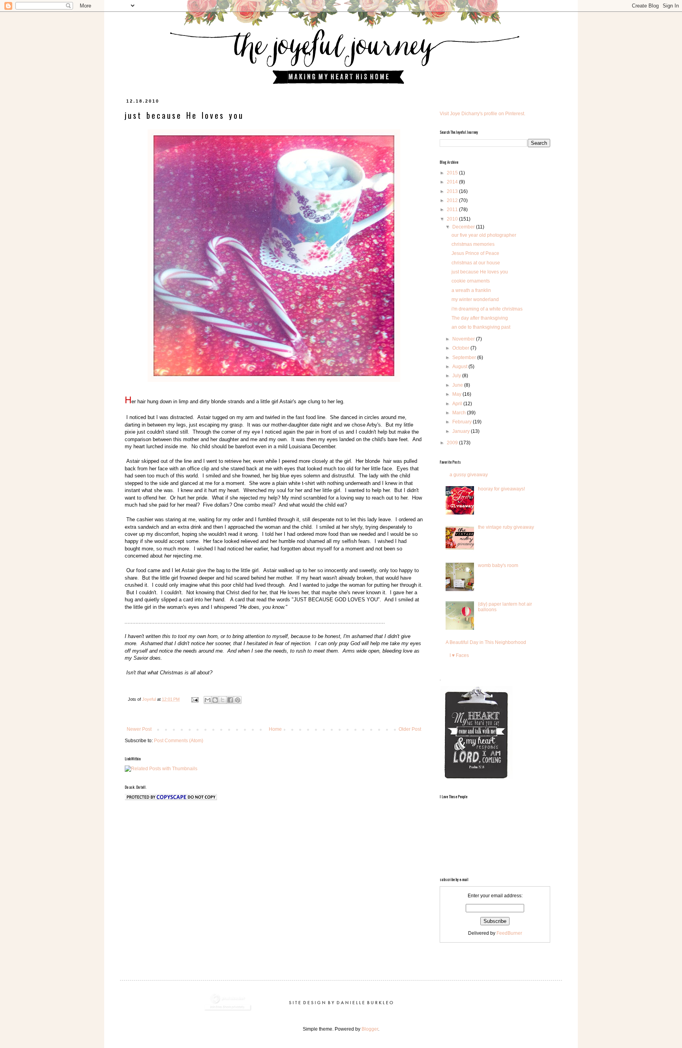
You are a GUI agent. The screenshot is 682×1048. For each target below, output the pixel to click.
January (461, 431)
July (457, 375)
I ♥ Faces (459, 655)
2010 (453, 219)
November (464, 339)
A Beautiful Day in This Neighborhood (486, 642)
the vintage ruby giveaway (506, 527)
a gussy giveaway (469, 474)
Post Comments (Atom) (178, 740)
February (462, 422)
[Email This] (208, 700)
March (459, 412)
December (464, 227)
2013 (453, 191)
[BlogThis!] (215, 700)
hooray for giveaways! (501, 489)
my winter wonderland (475, 299)
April (457, 403)
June (458, 385)
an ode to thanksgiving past (481, 327)
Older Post (410, 729)
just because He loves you (480, 272)
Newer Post (139, 729)
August (460, 366)
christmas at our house (476, 263)
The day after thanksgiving (480, 318)
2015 (453, 173)
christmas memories (473, 244)
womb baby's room (498, 565)
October (461, 348)
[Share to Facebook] (230, 700)
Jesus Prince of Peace (475, 253)
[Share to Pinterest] (238, 700)
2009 (453, 442)
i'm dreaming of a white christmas (487, 309)
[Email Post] (194, 699)
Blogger (370, 1029)
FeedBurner (509, 933)
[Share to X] (223, 700)
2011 (453, 209)
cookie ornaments (471, 281)
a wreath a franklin (471, 290)
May (457, 394)
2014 (453, 182)
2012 (453, 200)
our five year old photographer (484, 235)
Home (275, 729)
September (464, 357)
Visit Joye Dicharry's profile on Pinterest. (482, 113)
